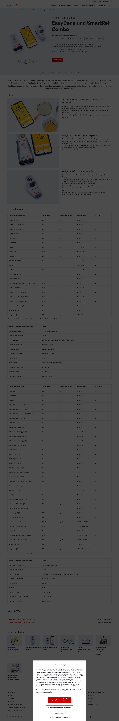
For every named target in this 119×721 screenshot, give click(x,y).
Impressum (67, 717)
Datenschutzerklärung (55, 717)
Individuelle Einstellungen (59, 713)
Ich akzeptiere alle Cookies (59, 700)
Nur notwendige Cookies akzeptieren (59, 707)
